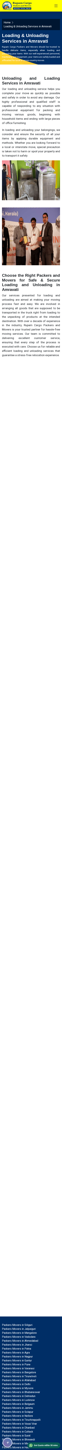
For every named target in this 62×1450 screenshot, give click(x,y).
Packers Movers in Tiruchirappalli (21, 1419)
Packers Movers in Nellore (17, 1415)
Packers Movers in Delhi (16, 1384)
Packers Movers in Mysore (17, 1388)
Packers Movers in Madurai (18, 1443)
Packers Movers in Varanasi (18, 1368)
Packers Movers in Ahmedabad (20, 1340)
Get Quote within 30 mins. (46, 1445)
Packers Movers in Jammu (17, 1407)
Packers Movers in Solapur (17, 1411)
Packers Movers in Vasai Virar (19, 1423)
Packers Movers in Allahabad (19, 1380)
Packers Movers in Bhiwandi (18, 1439)
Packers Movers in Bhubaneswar (21, 1392)
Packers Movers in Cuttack (17, 1431)
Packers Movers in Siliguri (17, 1325)
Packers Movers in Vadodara (18, 1336)
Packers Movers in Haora (16, 1447)
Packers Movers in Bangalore (19, 1372)
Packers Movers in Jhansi (17, 1344)
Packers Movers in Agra (16, 1352)
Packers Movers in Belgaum (18, 1404)
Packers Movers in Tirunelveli (19, 1376)
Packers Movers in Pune (16, 1364)
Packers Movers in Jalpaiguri (19, 1328)
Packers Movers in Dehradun (18, 1396)
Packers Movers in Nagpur (17, 1356)
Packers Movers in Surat (16, 1435)
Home (7, 22)
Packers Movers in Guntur (17, 1360)
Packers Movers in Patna (16, 1348)
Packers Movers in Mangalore (19, 1332)
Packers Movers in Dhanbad (18, 1427)
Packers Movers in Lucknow (18, 1400)
